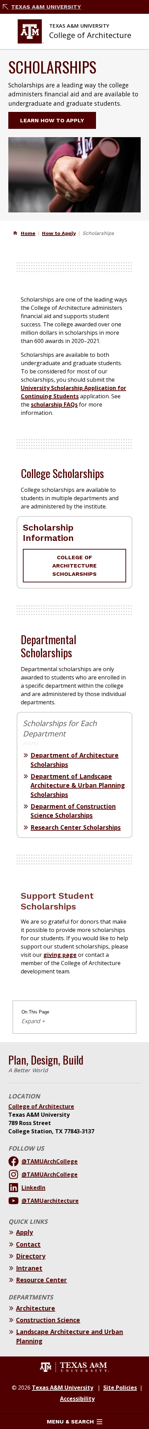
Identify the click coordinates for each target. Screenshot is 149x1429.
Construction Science (48, 1320)
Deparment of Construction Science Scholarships (73, 810)
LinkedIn (33, 1187)
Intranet (29, 1268)
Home (28, 233)
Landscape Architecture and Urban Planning (69, 1336)
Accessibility (77, 1398)
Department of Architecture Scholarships (74, 759)
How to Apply (59, 233)
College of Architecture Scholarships (74, 565)
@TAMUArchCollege (49, 1161)
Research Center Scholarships (75, 827)
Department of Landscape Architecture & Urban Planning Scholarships (77, 785)
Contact (28, 1244)
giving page (60, 955)
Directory (30, 1256)
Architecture (35, 1308)
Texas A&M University (46, 6)
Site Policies (120, 1387)
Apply (24, 1232)
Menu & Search (70, 1421)
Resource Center (41, 1280)
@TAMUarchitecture (50, 1200)
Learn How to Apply (52, 120)
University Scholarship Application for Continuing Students (73, 392)
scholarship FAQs (54, 404)
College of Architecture (41, 1106)
